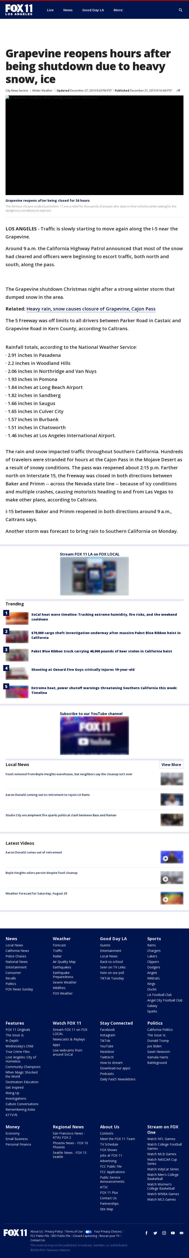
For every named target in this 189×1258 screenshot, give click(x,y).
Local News (17, 764)
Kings (151, 983)
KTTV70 (11, 1115)
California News (17, 950)
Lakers (152, 956)
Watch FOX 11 (67, 1023)
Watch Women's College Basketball (161, 1186)
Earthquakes (62, 967)
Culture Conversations (22, 1104)
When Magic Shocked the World (22, 1074)
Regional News (68, 1126)
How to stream (111, 1062)
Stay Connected (116, 1023)
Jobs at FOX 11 (111, 1155)
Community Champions (23, 1067)
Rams (151, 945)
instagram (164, 1233)
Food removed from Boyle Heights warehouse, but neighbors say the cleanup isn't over (69, 774)
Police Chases (16, 956)
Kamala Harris (157, 1057)
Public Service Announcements (112, 1179)
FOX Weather (63, 993)
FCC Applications (112, 1172)
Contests (106, 1133)
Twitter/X (107, 1057)
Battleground (157, 1062)
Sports (154, 938)
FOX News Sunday (19, 989)
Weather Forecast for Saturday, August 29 (36, 893)
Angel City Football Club (165, 1000)
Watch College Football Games (164, 1146)
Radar (57, 956)
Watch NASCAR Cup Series (162, 1161)
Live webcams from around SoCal (67, 1052)
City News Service (17, 90)
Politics (11, 983)
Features (15, 1023)
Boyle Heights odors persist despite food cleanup (41, 873)
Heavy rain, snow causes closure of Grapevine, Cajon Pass (91, 309)
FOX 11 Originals (18, 1029)
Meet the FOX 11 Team (117, 1139)
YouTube (106, 1046)
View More (171, 764)
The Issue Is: (15, 1035)
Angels (152, 972)
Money (13, 1126)
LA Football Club (159, 994)
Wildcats (153, 978)
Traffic (57, 950)
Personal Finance (18, 1144)
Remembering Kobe (20, 1109)
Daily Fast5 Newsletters (118, 1079)
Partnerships (109, 1203)
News (11, 938)
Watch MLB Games (161, 1154)
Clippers (153, 961)
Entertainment (16, 967)
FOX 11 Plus (109, 1192)
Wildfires (59, 988)
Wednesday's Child (19, 1046)
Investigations (16, 1098)
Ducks (152, 989)
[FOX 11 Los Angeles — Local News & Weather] (21, 9)
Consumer (13, 972)
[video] (171, 857)
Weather (62, 938)
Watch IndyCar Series (163, 1169)
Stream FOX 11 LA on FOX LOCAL (90, 554)
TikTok (105, 1040)
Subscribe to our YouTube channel (91, 713)
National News (17, 961)
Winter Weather (42, 90)
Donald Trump (158, 1040)
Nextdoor (107, 1051)
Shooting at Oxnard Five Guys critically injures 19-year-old (83, 669)
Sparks (152, 1011)
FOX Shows (108, 1150)
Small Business (17, 1139)
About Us (109, 1126)
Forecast (59, 945)
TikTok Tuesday (112, 978)
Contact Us (108, 1198)
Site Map (106, 1209)
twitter (155, 1233)
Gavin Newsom (158, 1051)
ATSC (104, 1187)
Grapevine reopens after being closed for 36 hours (48, 200)
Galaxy (152, 1006)
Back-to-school (111, 961)
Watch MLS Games (161, 1199)
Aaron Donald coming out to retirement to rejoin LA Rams (48, 795)
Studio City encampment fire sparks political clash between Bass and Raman (61, 815)
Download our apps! (115, 1068)
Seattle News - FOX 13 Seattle (69, 1154)
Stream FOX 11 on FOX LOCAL (70, 1031)
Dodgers (153, 967)
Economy (13, 1133)
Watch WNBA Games (163, 1194)
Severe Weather (65, 982)
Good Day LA (113, 938)
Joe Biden (154, 1046)
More (118, 10)
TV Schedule (109, 1144)
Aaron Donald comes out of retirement (34, 852)
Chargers (154, 950)
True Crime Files (18, 1051)
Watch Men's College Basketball (163, 1176)
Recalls (11, 978)
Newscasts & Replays (69, 1039)
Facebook (107, 1029)
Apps (56, 1045)
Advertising (108, 1161)
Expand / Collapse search (180, 10)
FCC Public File (111, 1166)
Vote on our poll (112, 972)
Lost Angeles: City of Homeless (21, 1059)
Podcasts (107, 1073)
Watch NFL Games (161, 1139)
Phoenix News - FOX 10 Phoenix (70, 1145)
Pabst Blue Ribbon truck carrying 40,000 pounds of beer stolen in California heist (101, 651)
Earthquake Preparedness (63, 974)
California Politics (160, 1029)
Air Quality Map (64, 961)
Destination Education (22, 1082)
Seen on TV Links (113, 967)
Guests (105, 945)
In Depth (12, 1040)
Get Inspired (15, 1087)
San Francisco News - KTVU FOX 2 (69, 1135)
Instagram (107, 1035)
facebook (146, 1233)
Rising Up (12, 1093)
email (181, 1233)
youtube (173, 1233)
